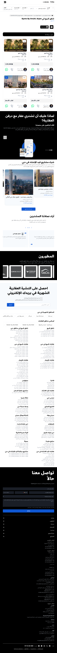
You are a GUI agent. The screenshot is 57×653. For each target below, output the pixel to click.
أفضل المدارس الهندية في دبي (22, 443)
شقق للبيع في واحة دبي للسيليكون (21, 336)
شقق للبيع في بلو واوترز (49, 426)
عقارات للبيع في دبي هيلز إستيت (21, 428)
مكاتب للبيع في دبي (50, 349)
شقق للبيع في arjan (28, 15)
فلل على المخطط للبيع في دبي (48, 395)
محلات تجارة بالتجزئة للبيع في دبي (47, 353)
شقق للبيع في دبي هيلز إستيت (22, 426)
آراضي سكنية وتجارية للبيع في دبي (47, 357)
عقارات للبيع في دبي (46, 15)
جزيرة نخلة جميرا (40, 316)
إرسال (28, 511)
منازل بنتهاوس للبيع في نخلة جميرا (21, 388)
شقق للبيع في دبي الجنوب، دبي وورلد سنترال (19, 337)
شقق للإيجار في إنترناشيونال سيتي (21, 418)
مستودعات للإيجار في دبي (23, 373)
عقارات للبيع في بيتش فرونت (22, 350)
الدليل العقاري (25, 449)
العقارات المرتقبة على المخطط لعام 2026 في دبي (18, 453)
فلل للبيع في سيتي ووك (49, 421)
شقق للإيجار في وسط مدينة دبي (21, 410)
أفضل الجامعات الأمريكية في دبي (21, 446)
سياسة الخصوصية (33, 649)
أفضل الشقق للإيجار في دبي (22, 363)
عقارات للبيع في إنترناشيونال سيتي (21, 420)
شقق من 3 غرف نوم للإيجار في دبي (47, 366)
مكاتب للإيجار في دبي (24, 370)
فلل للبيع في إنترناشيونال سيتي (22, 421)
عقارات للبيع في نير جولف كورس (21, 354)
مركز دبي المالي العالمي (8, 316)
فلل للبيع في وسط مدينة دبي (22, 412)
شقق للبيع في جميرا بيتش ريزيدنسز (21, 339)
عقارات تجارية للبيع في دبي (48, 356)
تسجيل (10, 305)
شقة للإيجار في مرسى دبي (49, 401)
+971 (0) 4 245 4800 (48, 589)
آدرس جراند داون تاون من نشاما (48, 460)
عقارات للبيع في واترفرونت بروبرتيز (21, 356)
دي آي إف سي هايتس (49, 462)
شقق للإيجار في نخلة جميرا (23, 401)
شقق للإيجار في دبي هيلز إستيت (21, 427)
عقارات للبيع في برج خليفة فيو (22, 352)
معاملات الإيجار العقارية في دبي (48, 446)
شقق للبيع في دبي (37, 15)
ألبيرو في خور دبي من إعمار (49, 463)
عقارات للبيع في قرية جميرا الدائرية (21, 349)
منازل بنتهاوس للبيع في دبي (48, 350)
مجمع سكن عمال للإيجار (49, 443)
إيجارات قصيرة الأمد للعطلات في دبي (20, 378)
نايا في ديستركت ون (50, 456)
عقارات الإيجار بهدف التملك (48, 444)
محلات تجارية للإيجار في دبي (22, 375)
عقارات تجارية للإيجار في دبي (22, 372)
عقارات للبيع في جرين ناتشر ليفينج (21, 353)
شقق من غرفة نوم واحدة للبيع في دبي (46, 331)
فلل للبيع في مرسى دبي (49, 404)
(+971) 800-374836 (47, 591)
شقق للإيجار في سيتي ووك (49, 418)
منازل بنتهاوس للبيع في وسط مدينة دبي (20, 385)
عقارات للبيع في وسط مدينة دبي (21, 411)
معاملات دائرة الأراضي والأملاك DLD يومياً (45, 447)
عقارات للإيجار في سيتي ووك (22, 365)
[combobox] (50, 9)
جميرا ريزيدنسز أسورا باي (49, 457)
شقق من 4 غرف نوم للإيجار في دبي (47, 368)
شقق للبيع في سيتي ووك (49, 417)
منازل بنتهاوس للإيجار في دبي (22, 362)
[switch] (32, 8)
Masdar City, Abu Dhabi (28, 325)
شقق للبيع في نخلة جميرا (23, 341)
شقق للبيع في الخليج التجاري (48, 408)
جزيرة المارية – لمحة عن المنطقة (45, 325)
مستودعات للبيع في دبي (49, 354)
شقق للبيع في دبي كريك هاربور (22, 333)
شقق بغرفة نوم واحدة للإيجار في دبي (47, 363)
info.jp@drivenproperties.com (43, 640)
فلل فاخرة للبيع (51, 385)
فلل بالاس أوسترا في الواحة (49, 465)
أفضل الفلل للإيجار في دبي (23, 366)
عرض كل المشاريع (28, 209)
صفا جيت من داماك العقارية (48, 459)
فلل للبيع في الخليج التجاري (48, 412)
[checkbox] (41, 298)
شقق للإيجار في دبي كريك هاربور (47, 436)
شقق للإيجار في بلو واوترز (49, 427)
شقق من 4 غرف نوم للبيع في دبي (47, 336)
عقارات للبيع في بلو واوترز (49, 428)
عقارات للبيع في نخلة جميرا (22, 402)
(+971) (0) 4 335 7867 (48, 598)
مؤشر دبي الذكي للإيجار (23, 447)
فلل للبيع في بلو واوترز (50, 430)
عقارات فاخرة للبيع (50, 382)
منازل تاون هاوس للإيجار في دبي (21, 368)
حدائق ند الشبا (51, 454)
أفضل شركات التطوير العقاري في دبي (47, 449)
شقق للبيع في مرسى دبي (23, 334)
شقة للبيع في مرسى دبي (49, 399)
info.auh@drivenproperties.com (42, 584)
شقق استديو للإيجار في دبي (48, 362)
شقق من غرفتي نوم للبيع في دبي (47, 333)
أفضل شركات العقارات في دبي (22, 444)
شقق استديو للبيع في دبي (49, 330)
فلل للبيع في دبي (50, 346)
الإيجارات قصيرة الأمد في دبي (22, 376)
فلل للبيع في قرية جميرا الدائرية (22, 439)
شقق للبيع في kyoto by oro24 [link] (17, 15)
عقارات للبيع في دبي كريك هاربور (47, 437)
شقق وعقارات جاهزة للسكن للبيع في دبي (20, 392)
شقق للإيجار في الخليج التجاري (48, 410)
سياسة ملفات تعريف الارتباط (18, 649)
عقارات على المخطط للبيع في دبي (47, 394)
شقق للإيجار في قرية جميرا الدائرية (21, 436)
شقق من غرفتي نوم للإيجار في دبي (47, 365)
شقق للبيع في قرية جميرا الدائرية (21, 340)
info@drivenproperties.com (43, 592)
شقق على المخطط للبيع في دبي (48, 392)
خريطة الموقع (27, 649)
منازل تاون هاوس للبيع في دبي (48, 347)
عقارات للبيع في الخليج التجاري (48, 411)
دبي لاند (30, 316)
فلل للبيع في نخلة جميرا (23, 404)
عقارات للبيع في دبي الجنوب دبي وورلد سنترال (19, 347)
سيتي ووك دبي (20, 316)
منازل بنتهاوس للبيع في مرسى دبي (21, 386)
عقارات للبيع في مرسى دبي (22, 346)
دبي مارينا (50, 316)
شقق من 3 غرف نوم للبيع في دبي (47, 334)
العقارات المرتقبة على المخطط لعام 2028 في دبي (18, 456)
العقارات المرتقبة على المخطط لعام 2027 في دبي (18, 454)
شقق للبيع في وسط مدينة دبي (22, 331)
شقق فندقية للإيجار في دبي (22, 369)
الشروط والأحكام (40, 649)
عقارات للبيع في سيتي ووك (48, 420)
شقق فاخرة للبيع (51, 384)
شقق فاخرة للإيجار (50, 386)
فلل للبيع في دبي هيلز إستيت (22, 430)
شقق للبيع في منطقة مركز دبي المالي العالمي (19, 330)
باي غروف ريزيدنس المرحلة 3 (48, 453)
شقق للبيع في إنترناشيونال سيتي (21, 417)
